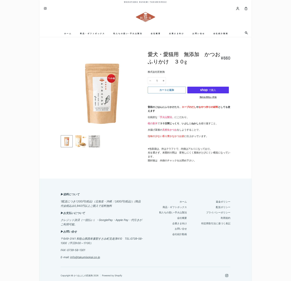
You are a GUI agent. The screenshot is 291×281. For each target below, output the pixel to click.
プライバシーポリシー (218, 212)
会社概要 (156, 34)
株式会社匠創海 (156, 71)
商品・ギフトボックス (92, 34)
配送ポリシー (223, 207)
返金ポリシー (223, 201)
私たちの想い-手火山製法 (127, 34)
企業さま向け (176, 34)
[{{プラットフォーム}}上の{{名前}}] (226, 275)
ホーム (68, 34)
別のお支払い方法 (208, 97)
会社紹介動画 (220, 34)
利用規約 (225, 217)
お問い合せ (198, 34)
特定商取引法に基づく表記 (215, 223)
